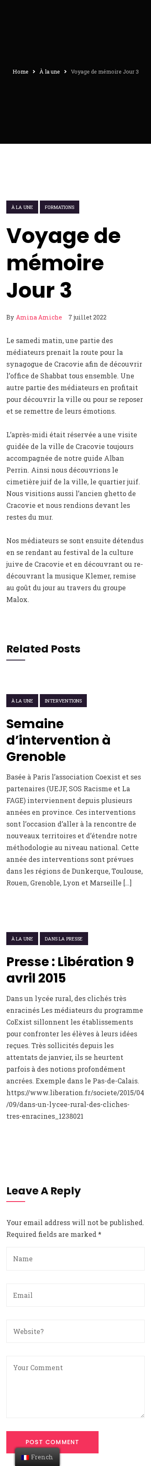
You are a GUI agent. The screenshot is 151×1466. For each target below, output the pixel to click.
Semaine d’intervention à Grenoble (58, 740)
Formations (59, 207)
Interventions (63, 700)
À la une (22, 207)
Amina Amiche (39, 317)
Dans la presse (64, 938)
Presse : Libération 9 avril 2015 (70, 970)
